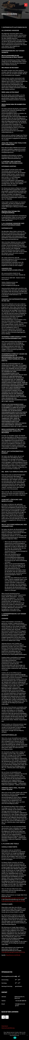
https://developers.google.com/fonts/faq (13, 898)
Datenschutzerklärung (8, 1028)
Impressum (5, 1026)
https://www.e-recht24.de (13, 955)
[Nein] (27, 1035)
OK (15, 1037)
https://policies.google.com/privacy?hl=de (13, 901)
